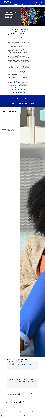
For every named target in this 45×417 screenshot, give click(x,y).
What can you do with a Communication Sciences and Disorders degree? (21, 379)
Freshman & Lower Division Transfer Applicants (16, 361)
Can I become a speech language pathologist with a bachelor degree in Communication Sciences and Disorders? (21, 394)
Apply (22, 4)
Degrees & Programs (15, 4)
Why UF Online (6, 4)
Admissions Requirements (18, 92)
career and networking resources (21, 384)
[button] (1, 416)
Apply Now (33, 103)
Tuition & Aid (29, 4)
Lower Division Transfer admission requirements (29, 364)
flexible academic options (12, 413)
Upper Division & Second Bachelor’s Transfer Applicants (18, 370)
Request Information (38, 4)
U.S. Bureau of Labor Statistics (10, 129)
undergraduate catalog (16, 77)
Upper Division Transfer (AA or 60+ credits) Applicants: (16, 82)
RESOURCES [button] (40, 2)
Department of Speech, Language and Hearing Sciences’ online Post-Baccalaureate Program (18, 90)
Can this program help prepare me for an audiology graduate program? (21, 388)
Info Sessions (12, 103)
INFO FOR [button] (35, 2)
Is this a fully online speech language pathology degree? (18, 390)
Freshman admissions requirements (29, 363)
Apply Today (8, 21)
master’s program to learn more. (15, 73)
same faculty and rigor (21, 413)
